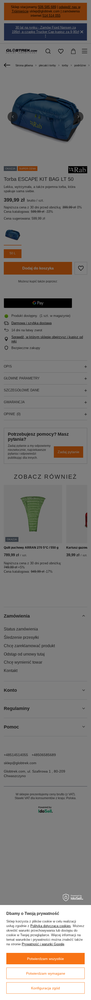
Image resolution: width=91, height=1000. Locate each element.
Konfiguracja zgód (45, 988)
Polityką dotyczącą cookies (50, 926)
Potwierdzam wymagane (45, 973)
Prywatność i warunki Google (43, 944)
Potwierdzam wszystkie (45, 959)
